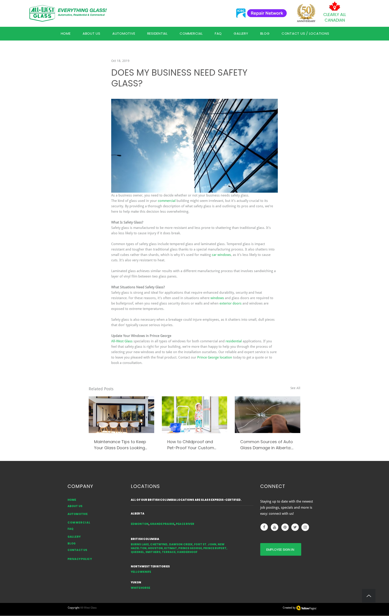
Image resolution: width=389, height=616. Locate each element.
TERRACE (169, 552)
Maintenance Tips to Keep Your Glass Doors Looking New (120, 445)
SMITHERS (153, 552)
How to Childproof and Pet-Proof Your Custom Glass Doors (190, 445)
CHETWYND (158, 544)
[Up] (368, 595)
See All (295, 388)
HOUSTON (155, 548)
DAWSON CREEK (181, 544)
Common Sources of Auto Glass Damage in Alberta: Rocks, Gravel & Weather (266, 445)
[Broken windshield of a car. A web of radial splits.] (267, 414)
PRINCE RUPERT (214, 548)
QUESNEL (137, 552)
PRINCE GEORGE (190, 548)
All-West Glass (88, 607)
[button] (218, 33)
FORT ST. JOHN (205, 544)
